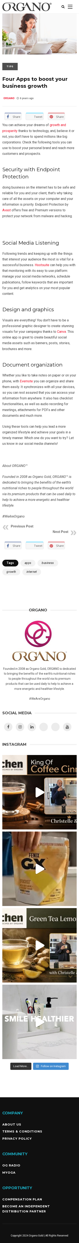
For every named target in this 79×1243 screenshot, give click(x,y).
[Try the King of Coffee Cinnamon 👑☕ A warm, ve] (39, 792)
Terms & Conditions (22, 1131)
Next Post (60, 532)
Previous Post (22, 526)
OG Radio (11, 1165)
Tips (10, 66)
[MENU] (70, 6)
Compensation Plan (22, 1199)
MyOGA (9, 1172)
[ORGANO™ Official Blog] (27, 12)
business (48, 563)
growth (11, 571)
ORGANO (9, 98)
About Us (11, 1124)
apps (28, 563)
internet (32, 571)
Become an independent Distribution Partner (26, 1208)
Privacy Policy (17, 1139)
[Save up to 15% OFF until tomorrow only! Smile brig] (39, 1022)
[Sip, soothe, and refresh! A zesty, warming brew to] (39, 945)
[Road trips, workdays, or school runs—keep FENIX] (39, 869)
